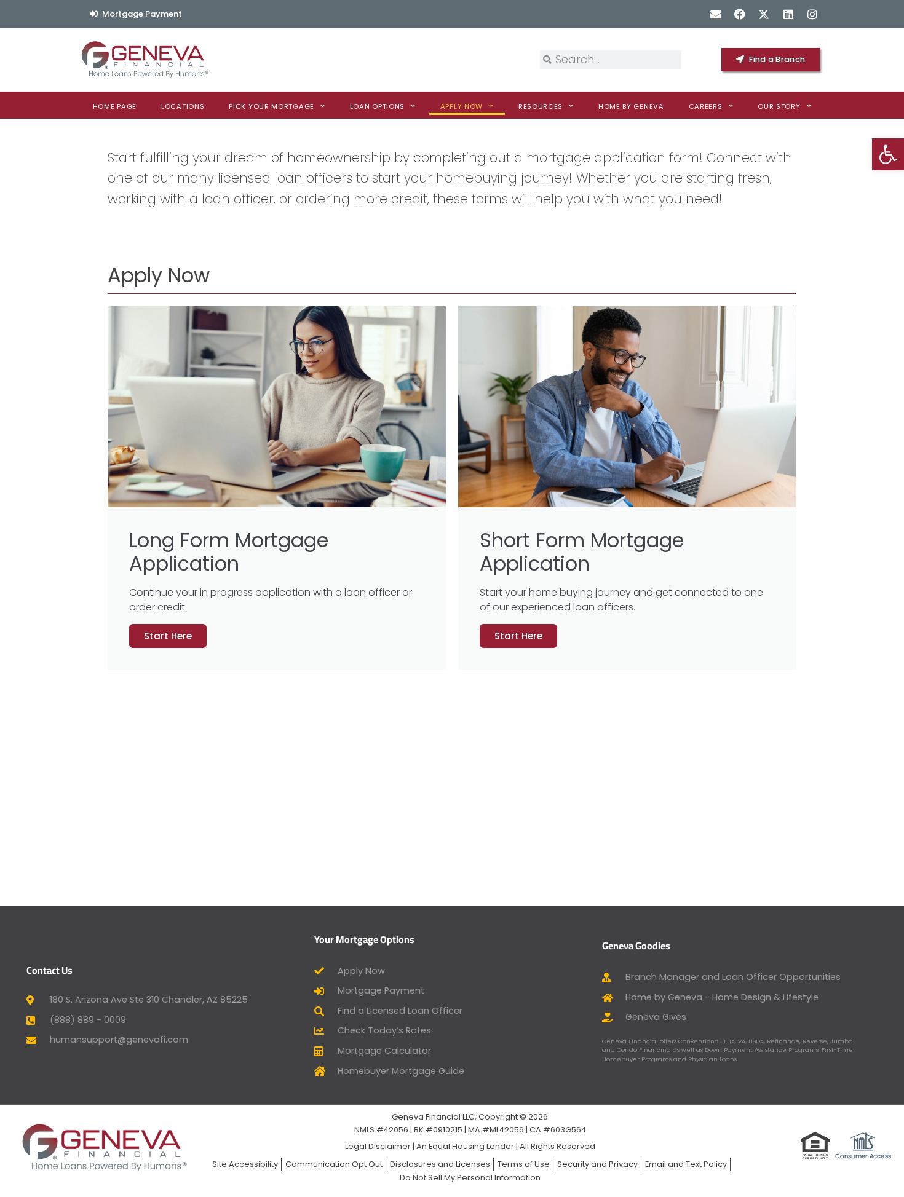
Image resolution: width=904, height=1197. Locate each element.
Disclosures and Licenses (440, 1164)
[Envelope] (715, 14)
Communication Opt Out (334, 1164)
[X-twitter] (764, 14)
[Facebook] (740, 14)
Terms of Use (524, 1164)
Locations (182, 106)
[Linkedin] (788, 14)
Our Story (779, 106)
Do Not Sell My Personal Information (470, 1177)
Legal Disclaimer (378, 1146)
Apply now (461, 106)
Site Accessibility (245, 1164)
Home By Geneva (631, 106)
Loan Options (377, 106)
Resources (540, 106)
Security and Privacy (597, 1164)
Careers (706, 106)
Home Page (115, 106)
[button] (888, 154)
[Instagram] (812, 14)
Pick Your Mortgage (271, 106)
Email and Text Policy (686, 1164)
